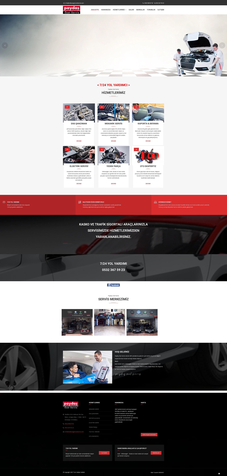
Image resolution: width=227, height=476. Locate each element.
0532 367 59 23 (159, 3)
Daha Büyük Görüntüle (149, 434)
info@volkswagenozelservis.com (74, 3)
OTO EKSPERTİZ (94, 436)
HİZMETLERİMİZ (119, 10)
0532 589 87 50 (148, 3)
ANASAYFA (95, 10)
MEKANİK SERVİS (94, 409)
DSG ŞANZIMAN (93, 413)
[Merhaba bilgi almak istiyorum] (219, 473)
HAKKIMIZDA (106, 10)
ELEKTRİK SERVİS (94, 423)
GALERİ (131, 10)
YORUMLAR (151, 10)
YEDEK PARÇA (93, 427)
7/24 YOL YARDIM (94, 432)
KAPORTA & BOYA (94, 418)
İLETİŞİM (161, 10)
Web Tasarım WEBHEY (157, 472)
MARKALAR (140, 10)
